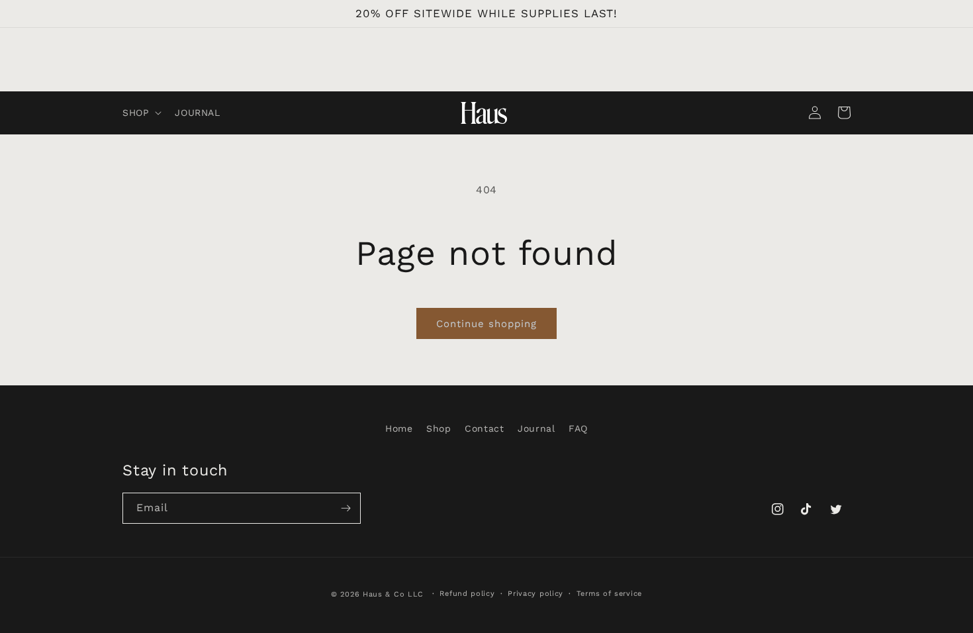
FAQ (578, 428)
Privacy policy (535, 593)
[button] (141, 112)
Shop (438, 428)
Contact (484, 428)
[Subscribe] (345, 508)
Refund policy (467, 593)
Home (398, 428)
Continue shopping (486, 324)
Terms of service (609, 593)
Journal (536, 428)
